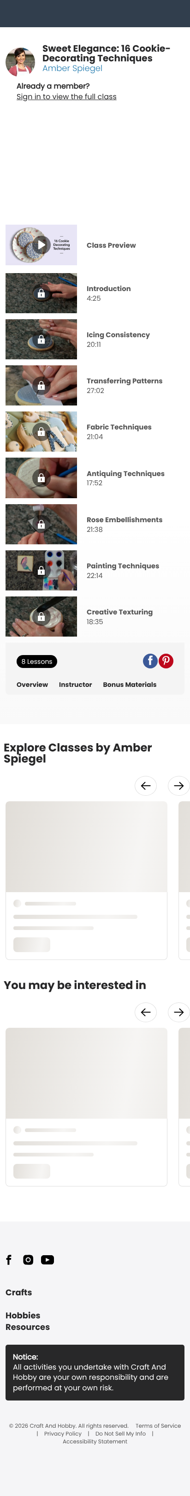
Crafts (19, 1293)
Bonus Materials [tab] (130, 684)
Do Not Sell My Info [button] (120, 1434)
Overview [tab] (32, 684)
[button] (150, 661)
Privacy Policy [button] (63, 1434)
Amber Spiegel (72, 68)
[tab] (95, 246)
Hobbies (23, 1316)
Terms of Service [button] (158, 1426)
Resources (28, 1327)
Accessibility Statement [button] (95, 1442)
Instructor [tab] (75, 684)
